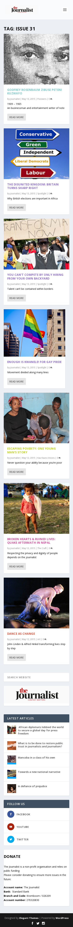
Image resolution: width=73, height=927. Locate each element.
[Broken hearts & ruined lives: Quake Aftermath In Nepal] (36, 508)
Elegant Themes (28, 918)
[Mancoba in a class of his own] (11, 759)
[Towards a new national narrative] (11, 774)
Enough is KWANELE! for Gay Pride (34, 362)
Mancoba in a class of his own (36, 757)
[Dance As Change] (36, 603)
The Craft (42, 548)
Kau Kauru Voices (46, 457)
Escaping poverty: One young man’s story (31, 450)
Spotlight (41, 193)
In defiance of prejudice (32, 786)
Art (38, 639)
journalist (15, 98)
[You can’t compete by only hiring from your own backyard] (36, 244)
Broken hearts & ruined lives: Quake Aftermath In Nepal (31, 541)
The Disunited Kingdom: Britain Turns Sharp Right (33, 186)
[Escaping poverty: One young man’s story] (36, 418)
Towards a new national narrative (39, 772)
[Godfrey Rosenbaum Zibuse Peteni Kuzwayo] (36, 59)
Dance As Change (21, 634)
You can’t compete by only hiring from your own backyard (35, 276)
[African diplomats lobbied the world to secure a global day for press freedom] (11, 729)
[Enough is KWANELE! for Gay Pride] (34, 333)
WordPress (62, 918)
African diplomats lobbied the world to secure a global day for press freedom (41, 730)
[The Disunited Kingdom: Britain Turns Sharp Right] (36, 153)
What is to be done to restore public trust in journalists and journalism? (40, 745)
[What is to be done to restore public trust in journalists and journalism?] (11, 745)
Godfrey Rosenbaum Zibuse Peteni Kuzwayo (34, 91)
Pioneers (41, 98)
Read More (16, 117)
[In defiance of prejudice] (11, 788)
